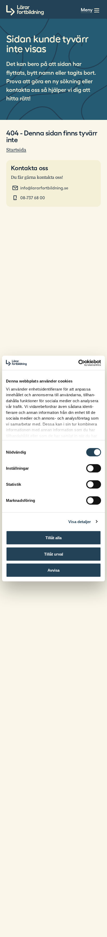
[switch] (93, 468)
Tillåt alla (53, 538)
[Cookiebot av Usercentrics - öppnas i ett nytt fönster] (78, 362)
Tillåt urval (53, 554)
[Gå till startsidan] (25, 10)
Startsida (16, 150)
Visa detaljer (79, 521)
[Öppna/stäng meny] (96, 10)
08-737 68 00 (32, 197)
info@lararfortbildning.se (44, 188)
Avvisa (53, 570)
